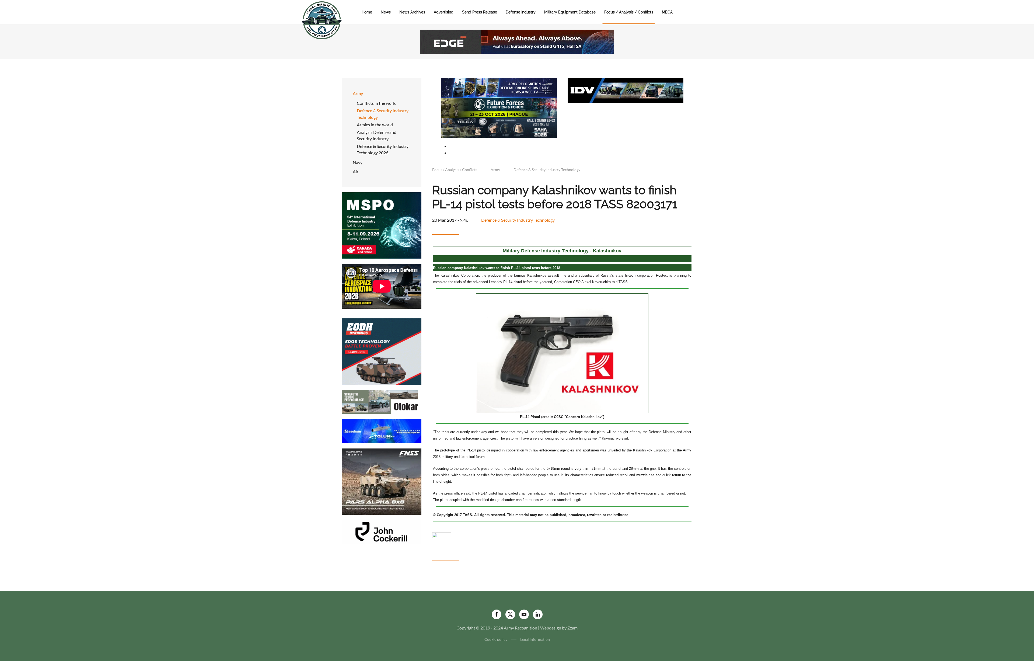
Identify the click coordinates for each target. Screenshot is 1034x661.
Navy (357, 162)
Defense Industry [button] (521, 12)
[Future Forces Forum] (499, 107)
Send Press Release (479, 12)
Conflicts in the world (377, 103)
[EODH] (381, 350)
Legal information (535, 639)
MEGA (667, 12)
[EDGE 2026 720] (517, 41)
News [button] (386, 12)
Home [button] (367, 12)
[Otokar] (381, 401)
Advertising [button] (443, 12)
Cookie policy (495, 639)
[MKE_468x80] (499, 127)
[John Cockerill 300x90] (381, 531)
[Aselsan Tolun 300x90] (381, 430)
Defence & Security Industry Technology (382, 114)
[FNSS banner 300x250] (381, 480)
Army (358, 93)
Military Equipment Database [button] (570, 12)
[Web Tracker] (441, 534)
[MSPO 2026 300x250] (381, 224)
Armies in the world (375, 124)
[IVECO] (625, 89)
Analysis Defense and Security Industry (376, 135)
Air (355, 171)
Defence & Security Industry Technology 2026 (382, 149)
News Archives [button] (412, 12)
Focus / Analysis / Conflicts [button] (628, 12)
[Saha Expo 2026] (499, 87)
